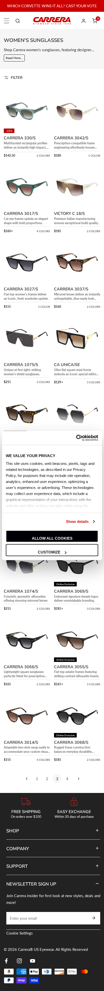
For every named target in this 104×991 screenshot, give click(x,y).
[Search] (17, 20)
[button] (94, 20)
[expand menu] (6, 20)
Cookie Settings (19, 933)
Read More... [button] (14, 58)
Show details (77, 521)
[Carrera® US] (52, 20)
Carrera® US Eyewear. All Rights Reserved (53, 949)
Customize (49, 552)
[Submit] (94, 918)
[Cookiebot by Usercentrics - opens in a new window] (76, 438)
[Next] (77, 778)
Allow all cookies (52, 538)
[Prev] (26, 778)
